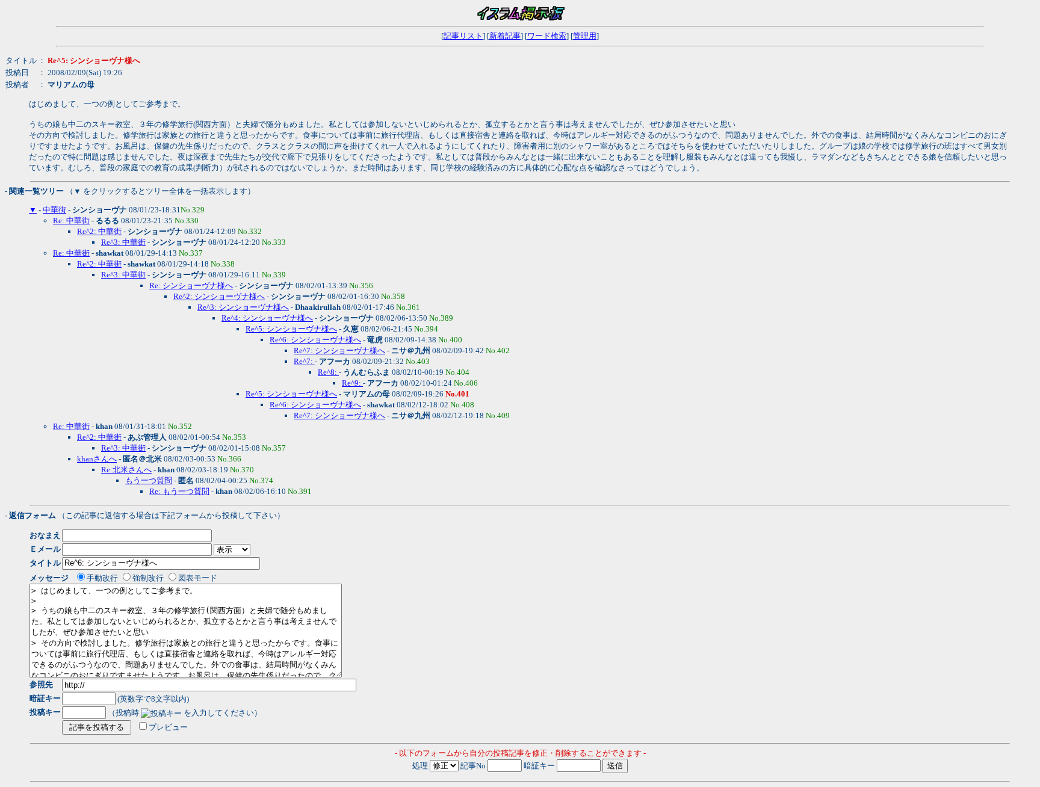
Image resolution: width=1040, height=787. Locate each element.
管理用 (584, 35)
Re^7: (304, 361)
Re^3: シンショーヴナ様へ (243, 307)
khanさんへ (97, 458)
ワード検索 (546, 35)
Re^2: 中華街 (99, 231)
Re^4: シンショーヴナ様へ (267, 318)
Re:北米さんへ (126, 469)
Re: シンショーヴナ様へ (191, 285)
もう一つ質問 (148, 480)
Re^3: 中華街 (123, 242)
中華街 (54, 209)
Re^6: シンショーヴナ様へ (315, 339)
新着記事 (505, 35)
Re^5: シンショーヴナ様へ (291, 328)
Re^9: (352, 382)
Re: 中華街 (71, 220)
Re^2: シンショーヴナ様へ (219, 296)
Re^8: (328, 372)
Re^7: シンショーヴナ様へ (339, 350)
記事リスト (463, 35)
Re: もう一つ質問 (179, 491)
